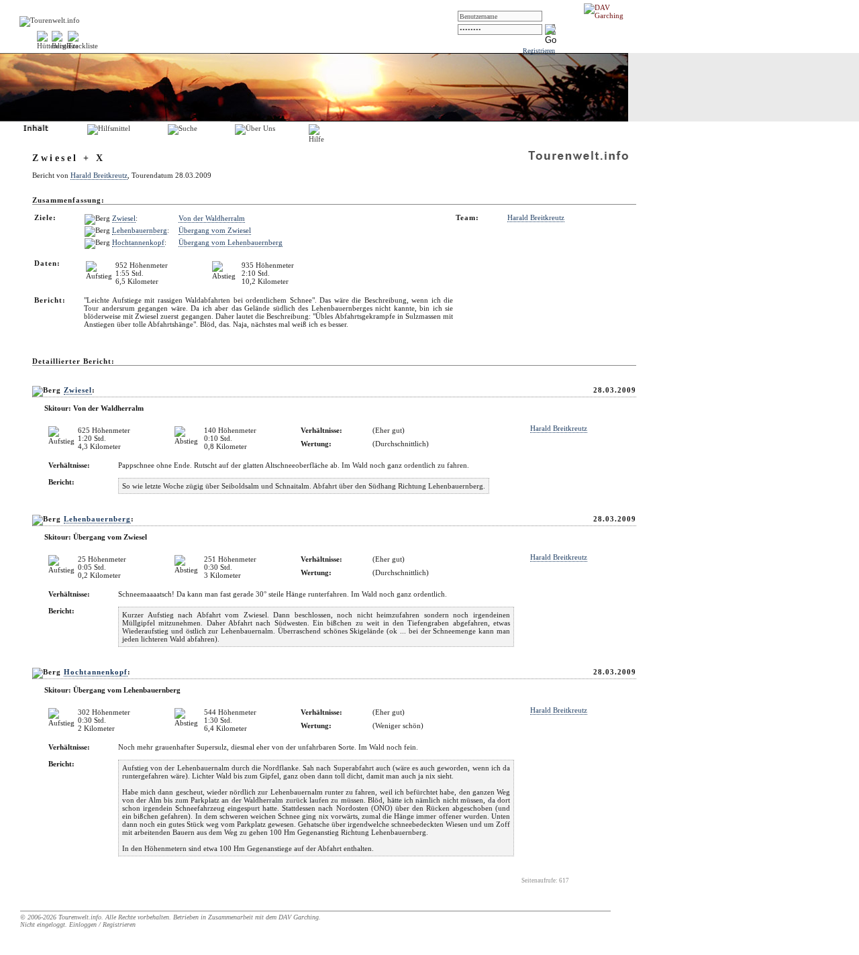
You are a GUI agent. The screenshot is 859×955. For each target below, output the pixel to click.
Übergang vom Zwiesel (215, 230)
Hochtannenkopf (138, 242)
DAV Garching (299, 917)
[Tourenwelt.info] (49, 20)
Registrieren (539, 50)
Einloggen (83, 924)
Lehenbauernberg (139, 230)
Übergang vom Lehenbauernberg (231, 242)
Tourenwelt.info (79, 917)
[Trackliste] (83, 46)
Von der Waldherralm (212, 218)
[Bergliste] (65, 46)
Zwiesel (124, 218)
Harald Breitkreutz (99, 175)
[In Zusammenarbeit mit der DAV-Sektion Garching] (607, 15)
